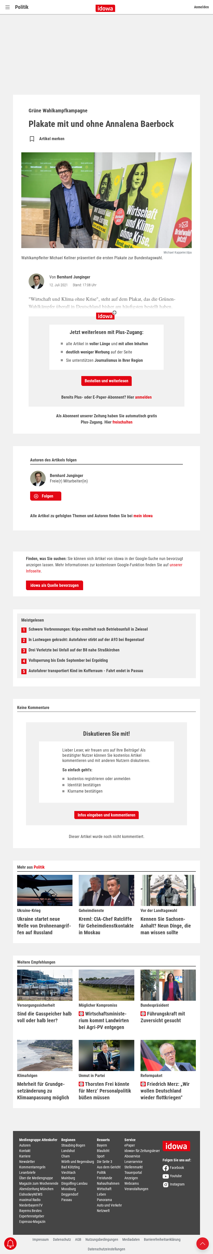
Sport (100, 1156)
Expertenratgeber (31, 1216)
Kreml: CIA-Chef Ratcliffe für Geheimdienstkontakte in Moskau (106, 926)
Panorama (104, 1200)
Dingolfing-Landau (74, 1183)
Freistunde (104, 1178)
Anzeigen (131, 1178)
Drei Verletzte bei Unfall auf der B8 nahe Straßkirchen (74, 650)
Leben (101, 1194)
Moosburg (68, 1189)
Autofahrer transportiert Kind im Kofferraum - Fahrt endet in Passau (86, 670)
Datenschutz (62, 1239)
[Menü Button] (7, 7)
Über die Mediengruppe (36, 1178)
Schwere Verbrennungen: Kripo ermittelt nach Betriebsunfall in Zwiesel (88, 629)
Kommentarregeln (32, 1167)
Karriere (25, 1156)
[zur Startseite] (178, 1144)
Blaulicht (103, 1151)
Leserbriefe (27, 1172)
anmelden (143, 397)
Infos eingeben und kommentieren (106, 815)
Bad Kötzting (70, 1167)
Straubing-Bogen (73, 1145)
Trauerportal (133, 1172)
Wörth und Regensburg (77, 1162)
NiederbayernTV (31, 1205)
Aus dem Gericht (109, 1167)
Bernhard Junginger (73, 277)
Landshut (68, 1151)
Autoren (25, 1145)
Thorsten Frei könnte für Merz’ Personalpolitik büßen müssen (105, 1091)
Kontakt (24, 1151)
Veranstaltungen (136, 1189)
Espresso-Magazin (32, 1221)
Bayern (102, 1145)
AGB (78, 1239)
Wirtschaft (104, 1189)
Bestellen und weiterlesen (106, 380)
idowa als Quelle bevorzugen (54, 585)
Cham (65, 1156)
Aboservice (132, 1156)
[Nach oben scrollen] (202, 1243)
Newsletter (27, 1162)
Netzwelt (103, 1211)
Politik (22, 7)
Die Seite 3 (104, 1162)
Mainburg (68, 1178)
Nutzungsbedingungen (101, 1239)
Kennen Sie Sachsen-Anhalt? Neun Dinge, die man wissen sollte (166, 926)
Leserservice (133, 1162)
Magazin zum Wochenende (38, 1183)
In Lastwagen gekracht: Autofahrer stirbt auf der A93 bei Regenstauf (86, 639)
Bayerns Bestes (30, 1211)
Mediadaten (131, 1239)
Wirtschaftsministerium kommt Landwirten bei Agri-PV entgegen (104, 1020)
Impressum (40, 1239)
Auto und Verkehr (109, 1205)
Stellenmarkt (133, 1167)
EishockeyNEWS (30, 1194)
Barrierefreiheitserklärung (162, 1239)
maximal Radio (30, 1200)
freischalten (122, 422)
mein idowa (143, 515)
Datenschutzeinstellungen (106, 1249)
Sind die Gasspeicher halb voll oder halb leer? (44, 1017)
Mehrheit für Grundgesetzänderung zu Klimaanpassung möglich (43, 1091)
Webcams (131, 1183)
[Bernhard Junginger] (37, 281)
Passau (66, 1200)
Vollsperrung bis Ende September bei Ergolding (68, 660)
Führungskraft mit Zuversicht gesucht (163, 1017)
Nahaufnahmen (108, 1183)
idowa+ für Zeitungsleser (142, 1151)
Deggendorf (69, 1194)
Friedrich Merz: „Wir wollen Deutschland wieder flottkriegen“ (165, 1091)
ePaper (129, 1145)
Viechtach (68, 1172)
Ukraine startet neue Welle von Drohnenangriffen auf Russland (44, 926)
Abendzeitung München (36, 1189)
